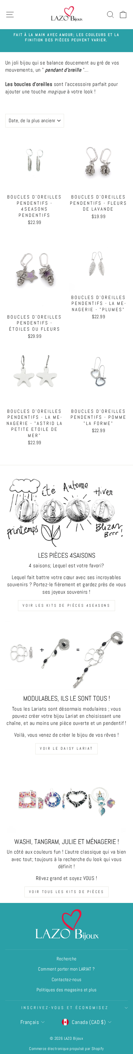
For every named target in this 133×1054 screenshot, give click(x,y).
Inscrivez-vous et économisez (64, 1007)
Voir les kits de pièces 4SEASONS (66, 605)
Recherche (67, 959)
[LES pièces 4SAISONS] (66, 512)
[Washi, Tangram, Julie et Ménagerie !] (66, 798)
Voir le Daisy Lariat (66, 748)
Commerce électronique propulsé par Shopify (66, 1048)
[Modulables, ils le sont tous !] (66, 655)
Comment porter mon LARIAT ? (66, 969)
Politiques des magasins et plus (66, 990)
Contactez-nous (67, 979)
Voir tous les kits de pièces (66, 891)
